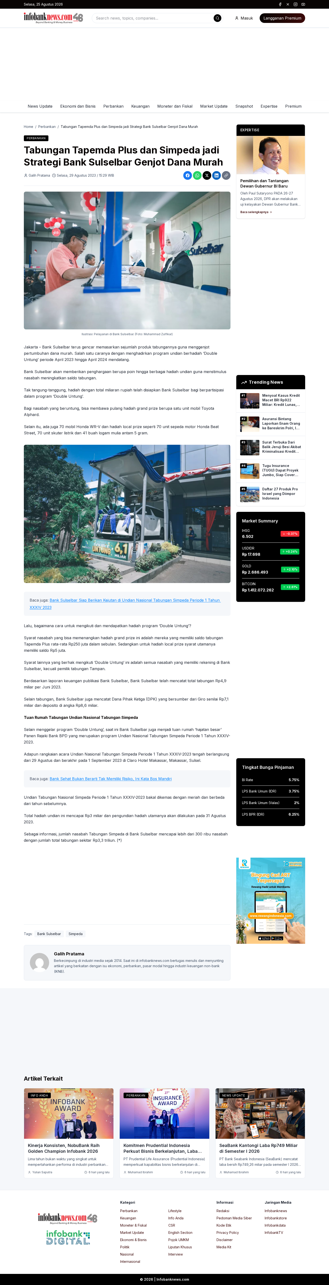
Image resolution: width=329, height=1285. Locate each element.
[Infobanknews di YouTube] (303, 4)
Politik (125, 1247)
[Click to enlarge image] (127, 261)
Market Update (214, 106)
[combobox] (157, 18)
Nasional (127, 1254)
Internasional (130, 1261)
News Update (40, 106)
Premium (293, 106)
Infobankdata (275, 1225)
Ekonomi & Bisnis (133, 1240)
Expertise (269, 106)
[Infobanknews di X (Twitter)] (288, 4)
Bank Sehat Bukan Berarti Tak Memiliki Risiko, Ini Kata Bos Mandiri (111, 778)
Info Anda (39, 1095)
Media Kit (224, 1247)
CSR (171, 1225)
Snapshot (244, 106)
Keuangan (140, 106)
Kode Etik (224, 1225)
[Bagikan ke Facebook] (187, 175)
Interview (175, 1254)
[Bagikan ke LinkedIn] (216, 175)
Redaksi (223, 1211)
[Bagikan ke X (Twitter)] (207, 175)
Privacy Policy (228, 1232)
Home (28, 127)
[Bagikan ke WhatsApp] (197, 175)
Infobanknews (276, 1211)
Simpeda (76, 934)
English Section (180, 1232)
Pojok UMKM (178, 1240)
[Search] (217, 18)
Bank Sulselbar (49, 934)
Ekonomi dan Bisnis (78, 106)
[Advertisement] (164, 64)
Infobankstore (276, 1218)
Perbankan (113, 106)
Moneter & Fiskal (133, 1225)
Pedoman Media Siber (234, 1218)
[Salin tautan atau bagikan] (226, 175)
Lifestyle (175, 1211)
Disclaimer (225, 1240)
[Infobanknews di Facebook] (280, 4)
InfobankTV (274, 1232)
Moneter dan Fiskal (174, 106)
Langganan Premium (282, 18)
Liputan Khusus (180, 1247)
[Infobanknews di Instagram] (295, 4)
